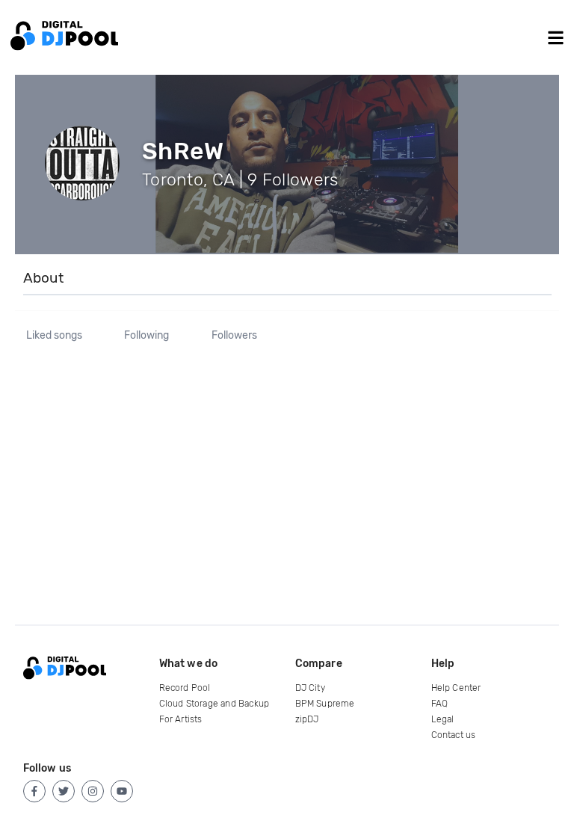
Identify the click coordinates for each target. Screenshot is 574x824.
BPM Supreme (325, 703)
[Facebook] (34, 791)
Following (146, 336)
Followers (234, 336)
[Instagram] (92, 791)
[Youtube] (122, 791)
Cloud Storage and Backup (214, 703)
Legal (442, 719)
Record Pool (185, 688)
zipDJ (307, 719)
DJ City (310, 688)
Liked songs (54, 336)
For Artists (181, 719)
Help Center (456, 688)
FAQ (439, 703)
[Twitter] (63, 791)
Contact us (453, 735)
